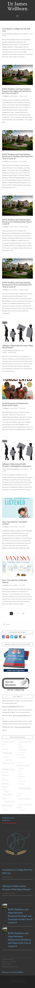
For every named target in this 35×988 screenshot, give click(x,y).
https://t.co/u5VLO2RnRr (22, 727)
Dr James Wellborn (17, 6)
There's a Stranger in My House (10, 33)
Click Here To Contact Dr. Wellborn (12, 972)
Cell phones (22, 750)
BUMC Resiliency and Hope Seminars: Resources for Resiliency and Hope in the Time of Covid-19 (17, 156)
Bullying (20, 747)
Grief (19, 771)
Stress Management (24, 804)
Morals (5, 783)
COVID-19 (8, 760)
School (18, 796)
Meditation (5, 780)
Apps (3, 744)
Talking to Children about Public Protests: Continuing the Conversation (16, 465)
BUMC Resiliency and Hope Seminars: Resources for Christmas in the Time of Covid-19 (17, 222)
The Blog (5, 96)
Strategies (7, 805)
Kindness (21, 776)
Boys (3, 746)
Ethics (21, 768)
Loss (3, 778)
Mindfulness (21, 781)
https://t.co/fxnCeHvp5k (20, 715)
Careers (5, 749)
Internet (5, 775)
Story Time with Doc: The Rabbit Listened (14, 523)
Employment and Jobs (24, 765)
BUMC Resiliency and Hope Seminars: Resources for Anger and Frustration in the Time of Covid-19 (16, 91)
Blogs (20, 744)
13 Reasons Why (8, 741)
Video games (21, 809)
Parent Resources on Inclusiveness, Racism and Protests (15, 404)
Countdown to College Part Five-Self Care (16, 30)
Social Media (9, 801)
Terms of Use (6, 820)
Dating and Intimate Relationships (9, 763)
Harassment (5, 772)
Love (19, 779)
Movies (21, 784)
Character (7, 752)
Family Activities (9, 769)
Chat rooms (21, 752)
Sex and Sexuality (24, 798)
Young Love (5, 809)
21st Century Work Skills (25, 742)
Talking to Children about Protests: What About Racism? (17, 346)
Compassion (22, 757)
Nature (5, 787)
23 (23, 613)
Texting (19, 807)
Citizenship (20, 754)
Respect (6, 791)
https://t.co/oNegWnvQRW (10, 706)
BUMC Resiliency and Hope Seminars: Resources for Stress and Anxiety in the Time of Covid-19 (17, 284)
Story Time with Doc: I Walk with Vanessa (14, 581)
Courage (4, 757)
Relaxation (5, 789)
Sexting (4, 798)
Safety (20, 794)
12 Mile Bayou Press (8, 818)
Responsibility (7, 794)
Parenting (24, 788)
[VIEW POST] (17, 75)
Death (20, 762)
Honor (20, 774)
